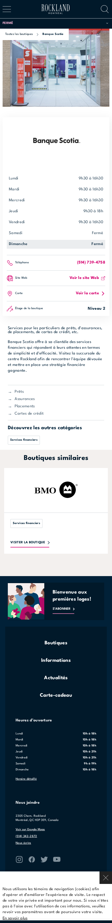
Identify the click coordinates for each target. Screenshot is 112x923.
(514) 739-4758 (91, 263)
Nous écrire (23, 843)
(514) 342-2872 (26, 836)
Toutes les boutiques (19, 34)
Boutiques (56, 643)
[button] (55, 23)
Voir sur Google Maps (30, 829)
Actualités (56, 678)
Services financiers (24, 440)
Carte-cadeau (56, 695)
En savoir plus (15, 918)
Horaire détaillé (26, 779)
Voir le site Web (84, 278)
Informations (56, 660)
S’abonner (62, 608)
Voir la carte (87, 293)
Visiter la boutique (27, 542)
